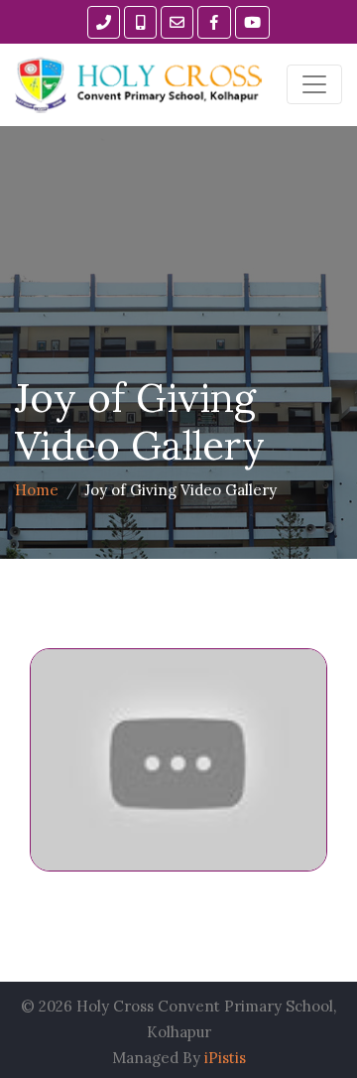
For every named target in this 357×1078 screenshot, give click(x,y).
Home (37, 489)
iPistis (225, 1057)
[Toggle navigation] (314, 84)
